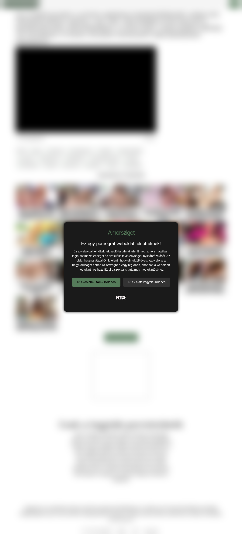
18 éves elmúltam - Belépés (96, 282)
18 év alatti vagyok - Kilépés (146, 282)
